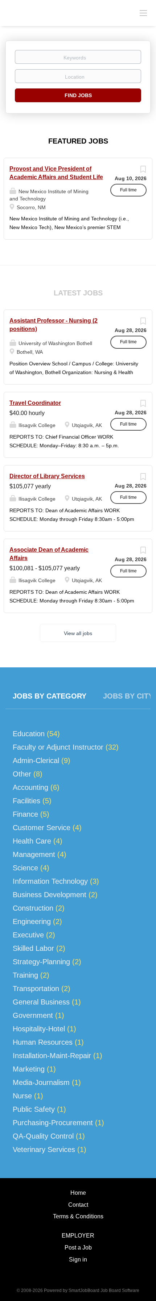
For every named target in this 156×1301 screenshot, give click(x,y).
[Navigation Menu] (143, 12)
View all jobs (78, 633)
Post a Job (78, 1247)
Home (78, 1193)
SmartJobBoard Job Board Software (104, 1290)
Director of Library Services (47, 476)
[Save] (143, 171)
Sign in (78, 1259)
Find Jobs (78, 95)
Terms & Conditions (78, 1216)
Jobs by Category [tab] (49, 696)
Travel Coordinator (35, 403)
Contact (78, 1205)
